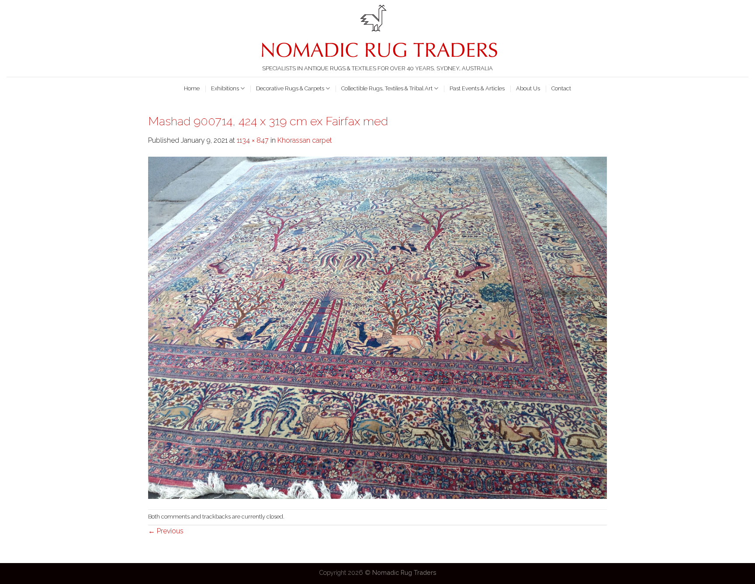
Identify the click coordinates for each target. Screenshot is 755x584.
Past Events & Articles (477, 88)
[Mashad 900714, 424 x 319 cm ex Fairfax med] (377, 327)
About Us (528, 88)
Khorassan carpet (304, 140)
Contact (561, 88)
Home (192, 88)
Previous (166, 531)
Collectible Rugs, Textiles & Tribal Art (387, 88)
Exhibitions (225, 88)
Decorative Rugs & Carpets (290, 88)
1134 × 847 (253, 140)
